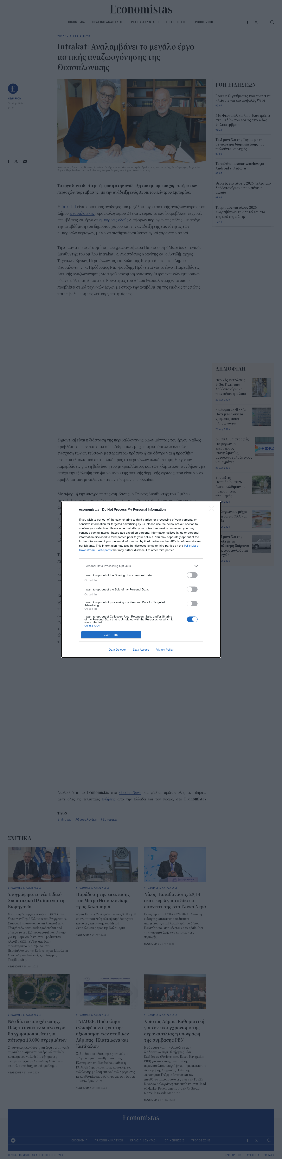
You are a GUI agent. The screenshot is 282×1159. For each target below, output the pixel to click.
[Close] (212, 510)
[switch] (192, 575)
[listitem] (141, 566)
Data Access (141, 649)
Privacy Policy (164, 649)
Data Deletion (118, 649)
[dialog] (141, 579)
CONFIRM (111, 634)
